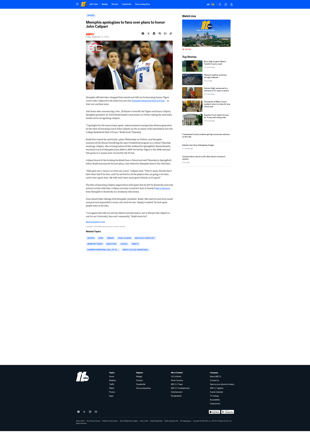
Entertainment (176, 392)
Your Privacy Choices (93, 421)
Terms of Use (144, 421)
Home (111, 377)
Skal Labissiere (162, 188)
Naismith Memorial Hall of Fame (148, 100)
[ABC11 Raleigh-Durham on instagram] (90, 411)
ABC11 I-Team (177, 384)
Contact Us (214, 380)
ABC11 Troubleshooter (180, 388)
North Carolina (177, 380)
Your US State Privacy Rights (129, 421)
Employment (215, 404)
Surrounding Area (142, 4)
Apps (111, 396)
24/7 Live (94, 4)
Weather (112, 380)
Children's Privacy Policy (110, 421)
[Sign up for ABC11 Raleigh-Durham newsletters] (95, 411)
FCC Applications (185, 421)
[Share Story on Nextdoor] (160, 33)
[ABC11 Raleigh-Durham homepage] (84, 4)
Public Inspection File (171, 421)
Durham (115, 4)
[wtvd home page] (82, 376)
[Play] (206, 33)
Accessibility (215, 400)
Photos (112, 392)
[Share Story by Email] (165, 33)
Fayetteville (126, 4)
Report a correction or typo (95, 222)
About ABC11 (215, 377)
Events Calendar (216, 392)
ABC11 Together (217, 388)
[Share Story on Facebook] (143, 33)
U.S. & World (176, 377)
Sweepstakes (176, 396)
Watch (111, 388)
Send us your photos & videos (222, 384)
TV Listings (214, 396)
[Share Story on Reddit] (154, 33)
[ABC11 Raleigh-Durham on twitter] (84, 411)
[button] (77, 4)
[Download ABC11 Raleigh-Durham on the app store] (214, 412)
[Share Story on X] (148, 33)
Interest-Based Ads (156, 421)
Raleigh (105, 4)
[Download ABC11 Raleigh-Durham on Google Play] (227, 412)
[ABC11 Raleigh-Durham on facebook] (78, 411)
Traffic (111, 384)
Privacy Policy (80, 421)
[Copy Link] (171, 33)
